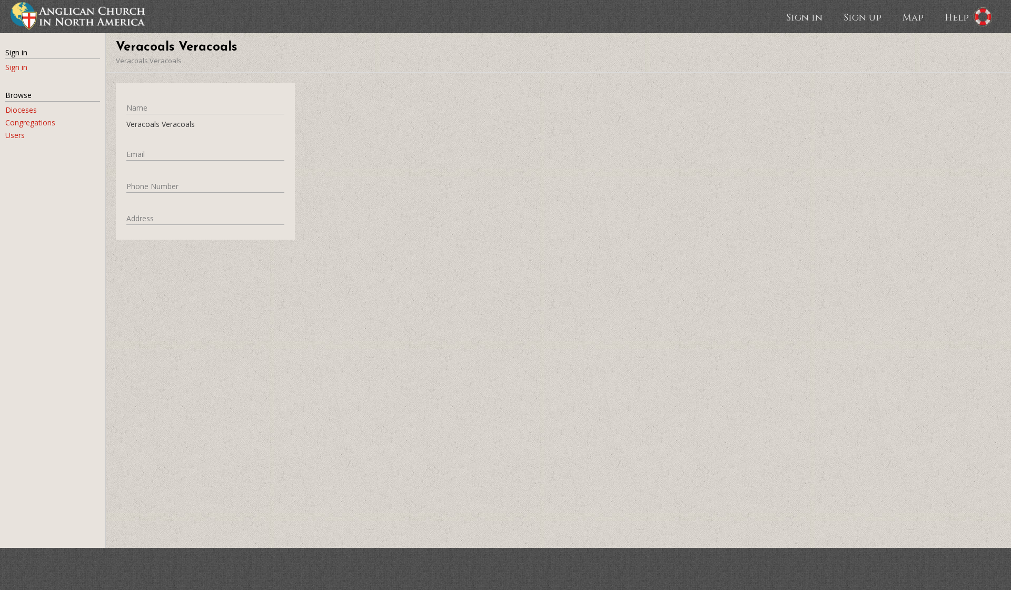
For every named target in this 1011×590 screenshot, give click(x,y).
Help (957, 17)
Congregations (30, 122)
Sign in (804, 17)
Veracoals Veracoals (149, 60)
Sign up (862, 17)
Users (15, 135)
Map (913, 17)
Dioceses (21, 110)
